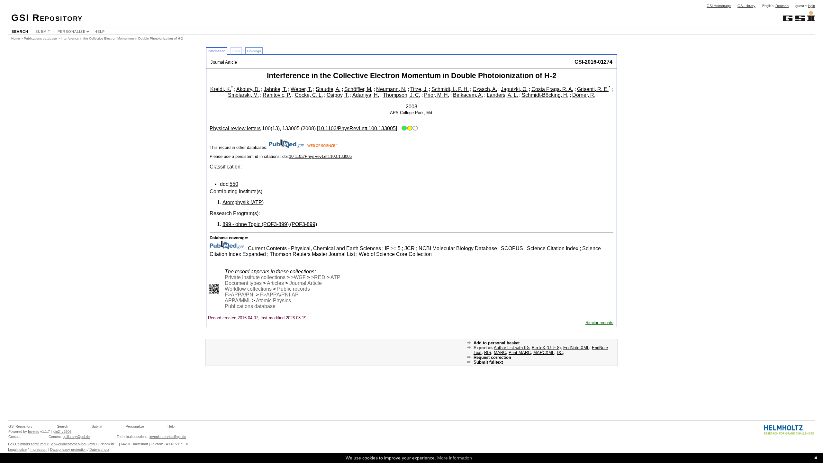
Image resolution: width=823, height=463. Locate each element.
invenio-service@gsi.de (167, 437)
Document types (243, 283)
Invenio (33, 431)
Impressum (38, 449)
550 (234, 184)
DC (560, 352)
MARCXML (543, 352)
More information (454, 457)
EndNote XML (576, 347)
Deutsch (782, 6)
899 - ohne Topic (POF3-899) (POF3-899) (269, 224)
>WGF (298, 277)
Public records (293, 289)
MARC (500, 352)
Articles (275, 283)
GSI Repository (47, 18)
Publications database (40, 38)
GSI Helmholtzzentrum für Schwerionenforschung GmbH (52, 444)
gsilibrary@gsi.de (76, 437)
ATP (335, 277)
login (811, 6)
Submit (42, 31)
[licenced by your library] (408, 128)
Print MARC (520, 352)
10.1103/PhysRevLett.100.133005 (320, 156)
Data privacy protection (68, 449)
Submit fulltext (488, 362)
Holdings (254, 51)
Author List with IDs (512, 347)
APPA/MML (238, 300)
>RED (318, 277)
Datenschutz (99, 449)
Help (100, 31)
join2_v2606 (62, 431)
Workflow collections (248, 289)
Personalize (72, 31)
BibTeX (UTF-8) (546, 347)
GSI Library (746, 6)
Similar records (599, 322)
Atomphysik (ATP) (243, 202)
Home (15, 38)
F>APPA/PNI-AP (279, 294)
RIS (487, 352)
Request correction (492, 357)
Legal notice (17, 449)
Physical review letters (235, 128)
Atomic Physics (273, 300)
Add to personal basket (497, 342)
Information (216, 51)
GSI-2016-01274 (593, 62)
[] (357, 128)
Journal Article (305, 283)
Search (20, 31)
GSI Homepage (719, 6)
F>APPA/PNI (240, 294)
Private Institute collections (255, 277)
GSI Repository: (20, 426)
